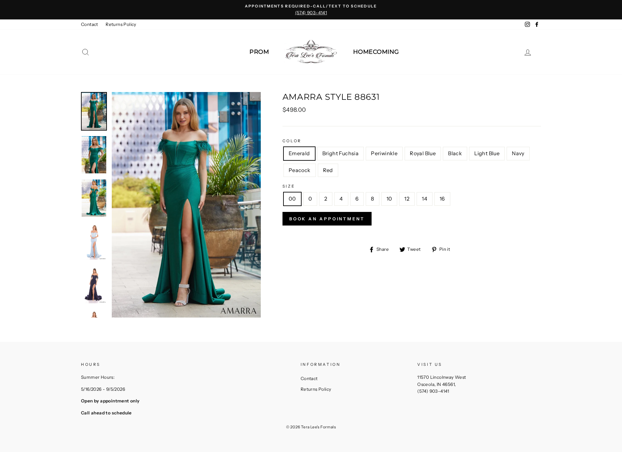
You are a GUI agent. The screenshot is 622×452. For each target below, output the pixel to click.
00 (292, 198)
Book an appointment (327, 218)
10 (389, 198)
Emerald (299, 153)
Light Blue (487, 153)
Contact (89, 24)
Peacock (300, 170)
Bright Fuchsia (340, 153)
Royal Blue (423, 153)
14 (424, 198)
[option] (311, 9)
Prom (259, 51)
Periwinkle (384, 153)
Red (328, 170)
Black (455, 153)
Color (292, 140)
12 (406, 198)
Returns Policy (121, 24)
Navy (518, 153)
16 (442, 198)
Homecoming (376, 51)
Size (288, 186)
